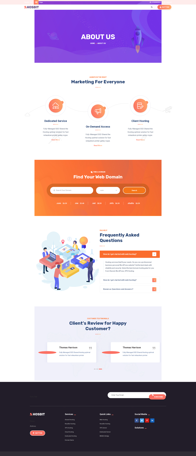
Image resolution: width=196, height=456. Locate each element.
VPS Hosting (69, 428)
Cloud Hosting (69, 432)
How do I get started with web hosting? (120, 254)
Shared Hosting (70, 419)
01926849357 (156, 2)
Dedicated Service (55, 121)
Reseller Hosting (70, 424)
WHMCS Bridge (104, 436)
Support (169, 2)
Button (165, 7)
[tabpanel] (66, 352)
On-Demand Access (98, 126)
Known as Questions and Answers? (118, 289)
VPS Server (103, 428)
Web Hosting (104, 419)
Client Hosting (140, 121)
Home (92, 43)
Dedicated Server (105, 432)
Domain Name (69, 440)
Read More (55, 140)
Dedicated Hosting (71, 436)
